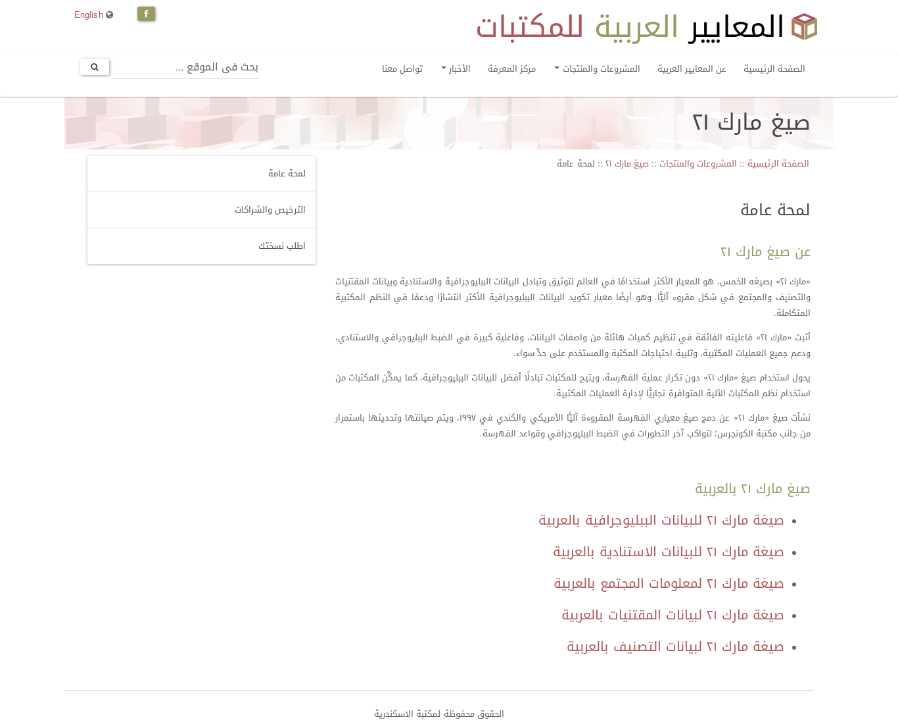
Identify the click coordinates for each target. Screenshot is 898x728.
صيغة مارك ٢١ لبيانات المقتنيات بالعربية (672, 614)
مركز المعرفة (512, 69)
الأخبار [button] (458, 69)
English (88, 15)
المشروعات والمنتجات (698, 163)
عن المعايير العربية (691, 69)
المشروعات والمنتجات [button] (599, 69)
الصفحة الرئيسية (774, 69)
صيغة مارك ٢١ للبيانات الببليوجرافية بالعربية (661, 520)
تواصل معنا (402, 69)
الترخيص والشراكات (270, 209)
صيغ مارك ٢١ (627, 163)
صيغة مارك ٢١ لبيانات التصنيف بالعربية (675, 646)
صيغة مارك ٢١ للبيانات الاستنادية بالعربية (668, 551)
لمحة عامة (287, 173)
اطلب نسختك (282, 246)
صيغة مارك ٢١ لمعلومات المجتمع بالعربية (669, 583)
